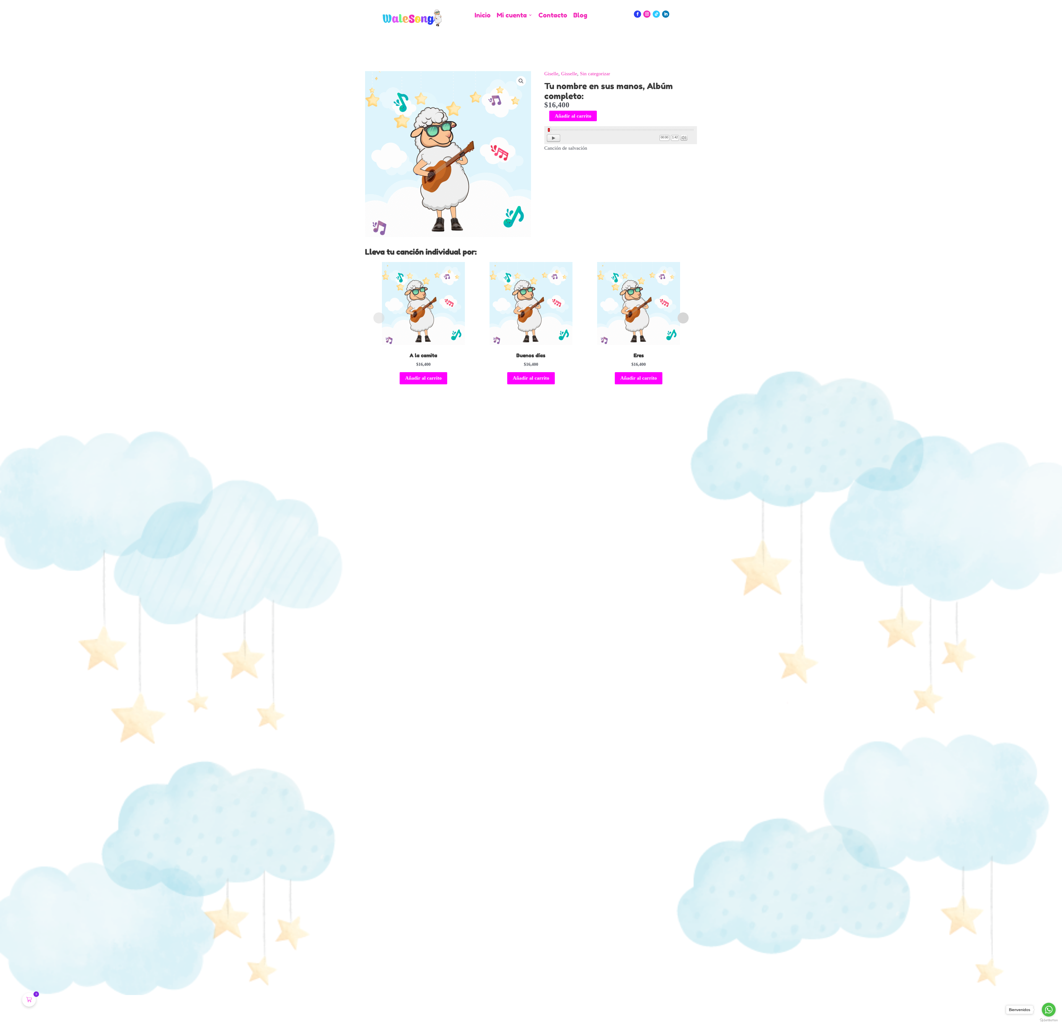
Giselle (551, 73)
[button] (521, 81)
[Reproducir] (553, 138)
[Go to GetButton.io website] (1049, 1020)
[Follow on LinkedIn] (665, 14)
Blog (580, 15)
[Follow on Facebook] (637, 14)
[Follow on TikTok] (656, 14)
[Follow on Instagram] (646, 14)
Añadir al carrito (573, 116)
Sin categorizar (595, 73)
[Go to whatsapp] (1049, 1010)
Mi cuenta (512, 15)
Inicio (483, 15)
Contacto (552, 15)
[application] (620, 135)
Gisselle (569, 73)
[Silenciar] (684, 137)
